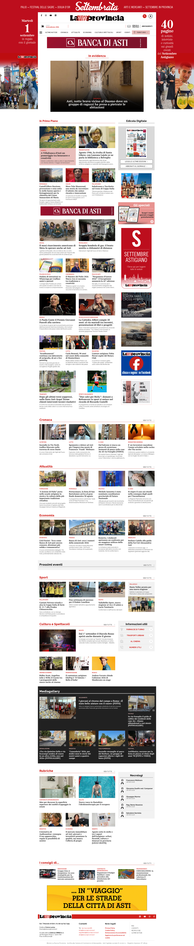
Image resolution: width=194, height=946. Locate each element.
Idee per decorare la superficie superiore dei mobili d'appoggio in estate (55, 804)
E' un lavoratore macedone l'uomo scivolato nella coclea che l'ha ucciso (141, 447)
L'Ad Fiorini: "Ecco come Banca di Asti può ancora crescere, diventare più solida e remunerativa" (50, 544)
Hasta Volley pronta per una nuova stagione (140, 588)
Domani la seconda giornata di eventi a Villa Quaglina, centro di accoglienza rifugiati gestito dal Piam (49, 365)
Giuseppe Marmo (133, 797)
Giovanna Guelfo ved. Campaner (139, 788)
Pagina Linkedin (57, 15)
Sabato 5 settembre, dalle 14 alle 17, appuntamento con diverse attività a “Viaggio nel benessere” (57, 162)
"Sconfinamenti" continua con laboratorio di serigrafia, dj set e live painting (50, 356)
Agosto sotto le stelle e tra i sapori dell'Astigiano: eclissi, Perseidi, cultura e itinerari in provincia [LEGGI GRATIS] (102, 837)
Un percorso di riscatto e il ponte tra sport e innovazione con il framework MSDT (76, 197)
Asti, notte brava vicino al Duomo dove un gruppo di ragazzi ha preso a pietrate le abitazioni (97, 104)
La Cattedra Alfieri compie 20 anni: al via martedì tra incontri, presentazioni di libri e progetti (96, 322)
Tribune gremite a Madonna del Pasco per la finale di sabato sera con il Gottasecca (102, 193)
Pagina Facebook (43, 15)
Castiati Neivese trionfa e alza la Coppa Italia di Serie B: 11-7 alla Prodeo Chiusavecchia (51, 606)
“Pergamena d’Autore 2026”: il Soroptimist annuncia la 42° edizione (103, 278)
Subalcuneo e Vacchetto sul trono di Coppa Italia (103, 187)
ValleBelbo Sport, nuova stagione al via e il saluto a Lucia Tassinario (111, 604)
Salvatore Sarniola (133, 813)
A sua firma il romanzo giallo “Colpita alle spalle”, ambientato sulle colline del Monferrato (102, 362)
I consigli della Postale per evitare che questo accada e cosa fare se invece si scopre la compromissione (51, 285)
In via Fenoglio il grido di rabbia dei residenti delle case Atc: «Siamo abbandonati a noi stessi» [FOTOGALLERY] (139, 721)
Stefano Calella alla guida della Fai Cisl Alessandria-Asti (140, 542)
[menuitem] (51, 32)
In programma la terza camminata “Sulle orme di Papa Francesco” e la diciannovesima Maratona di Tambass (82, 500)
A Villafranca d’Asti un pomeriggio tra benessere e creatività (55, 156)
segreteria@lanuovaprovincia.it (89, 932)
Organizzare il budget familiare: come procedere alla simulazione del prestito (106, 877)
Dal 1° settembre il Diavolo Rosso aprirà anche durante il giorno (96, 635)
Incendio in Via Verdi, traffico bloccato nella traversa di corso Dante (50, 447)
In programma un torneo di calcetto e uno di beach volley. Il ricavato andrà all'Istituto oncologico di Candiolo (95, 406)
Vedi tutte (147, 420)
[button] (150, 16)
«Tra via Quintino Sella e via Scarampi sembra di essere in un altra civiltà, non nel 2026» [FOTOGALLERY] (52, 754)
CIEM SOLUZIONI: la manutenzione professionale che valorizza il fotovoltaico (144, 875)
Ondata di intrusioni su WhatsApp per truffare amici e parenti (50, 278)
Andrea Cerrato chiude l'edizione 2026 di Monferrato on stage (102, 677)
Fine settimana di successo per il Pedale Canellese (81, 601)
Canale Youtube (52, 15)
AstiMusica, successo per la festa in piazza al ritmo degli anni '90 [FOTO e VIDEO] (141, 753)
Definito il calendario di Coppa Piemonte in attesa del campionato (141, 593)
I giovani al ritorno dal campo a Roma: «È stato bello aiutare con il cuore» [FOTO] (101, 702)
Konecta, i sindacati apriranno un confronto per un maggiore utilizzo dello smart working (111, 541)
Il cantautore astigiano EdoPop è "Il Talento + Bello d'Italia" (76, 677)
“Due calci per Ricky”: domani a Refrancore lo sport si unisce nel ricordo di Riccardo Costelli (96, 399)
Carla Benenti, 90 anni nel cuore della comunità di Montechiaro (77, 355)
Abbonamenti (147, 26)
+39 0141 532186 (86, 928)
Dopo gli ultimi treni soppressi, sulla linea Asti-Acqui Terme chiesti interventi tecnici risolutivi (57, 399)
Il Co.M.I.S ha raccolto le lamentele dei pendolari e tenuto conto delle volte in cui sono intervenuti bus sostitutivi (55, 406)
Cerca (145, 16)
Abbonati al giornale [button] (135, 166)
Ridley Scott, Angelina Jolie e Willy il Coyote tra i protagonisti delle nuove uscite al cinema (50, 678)
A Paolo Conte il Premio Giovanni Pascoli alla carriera (57, 321)
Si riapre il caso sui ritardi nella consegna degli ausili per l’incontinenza (140, 493)
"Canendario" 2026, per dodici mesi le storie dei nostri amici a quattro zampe (80, 754)
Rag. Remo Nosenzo (134, 805)
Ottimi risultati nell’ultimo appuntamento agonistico (82, 606)
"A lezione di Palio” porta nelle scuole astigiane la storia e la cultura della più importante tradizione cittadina (51, 496)
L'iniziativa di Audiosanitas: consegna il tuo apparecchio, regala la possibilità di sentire (50, 836)
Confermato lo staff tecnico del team (110, 610)
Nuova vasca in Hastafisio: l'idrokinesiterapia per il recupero (94, 803)
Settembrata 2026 (52, 27)
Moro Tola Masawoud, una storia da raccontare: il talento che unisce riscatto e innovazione (77, 189)
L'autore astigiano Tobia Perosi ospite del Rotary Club (103, 355)
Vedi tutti (147, 565)
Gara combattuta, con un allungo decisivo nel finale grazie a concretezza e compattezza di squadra (52, 614)
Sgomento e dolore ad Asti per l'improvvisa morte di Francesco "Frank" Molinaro (81, 447)
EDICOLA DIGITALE (135, 26)
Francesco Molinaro (134, 780)
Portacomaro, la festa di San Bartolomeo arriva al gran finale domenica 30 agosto (82, 493)
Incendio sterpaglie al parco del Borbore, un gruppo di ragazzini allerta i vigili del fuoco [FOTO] (111, 754)
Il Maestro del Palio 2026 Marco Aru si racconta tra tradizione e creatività (77, 280)
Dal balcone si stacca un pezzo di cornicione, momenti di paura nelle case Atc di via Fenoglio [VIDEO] (112, 448)
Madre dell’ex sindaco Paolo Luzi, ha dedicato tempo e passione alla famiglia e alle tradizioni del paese (77, 362)
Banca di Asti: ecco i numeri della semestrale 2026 (82, 541)
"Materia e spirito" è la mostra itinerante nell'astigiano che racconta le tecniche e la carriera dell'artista (76, 288)
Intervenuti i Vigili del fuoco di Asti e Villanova (93, 251)
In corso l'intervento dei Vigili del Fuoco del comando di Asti (52, 453)
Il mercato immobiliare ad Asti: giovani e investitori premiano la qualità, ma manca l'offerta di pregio (76, 836)
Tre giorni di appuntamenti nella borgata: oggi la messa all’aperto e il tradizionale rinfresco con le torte (51, 202)
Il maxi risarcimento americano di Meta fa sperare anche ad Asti (57, 247)
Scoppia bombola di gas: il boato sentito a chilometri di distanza (96, 247)
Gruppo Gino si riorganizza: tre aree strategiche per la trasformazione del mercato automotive (66, 875)
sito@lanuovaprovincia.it (86, 935)
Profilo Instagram (47, 15)
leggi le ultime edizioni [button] (135, 161)
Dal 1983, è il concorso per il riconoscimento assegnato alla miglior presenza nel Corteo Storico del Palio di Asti (103, 285)
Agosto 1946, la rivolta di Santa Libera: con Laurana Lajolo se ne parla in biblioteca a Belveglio (96, 155)
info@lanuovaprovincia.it (87, 930)
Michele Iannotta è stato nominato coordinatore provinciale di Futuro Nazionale (110, 495)
